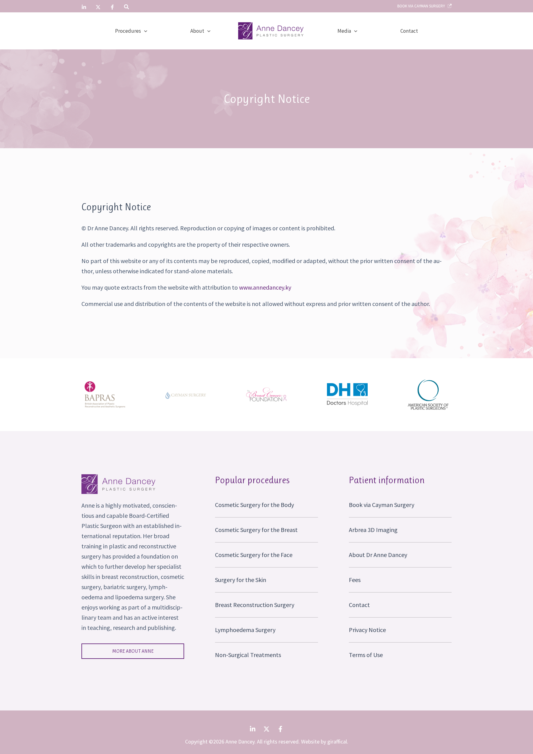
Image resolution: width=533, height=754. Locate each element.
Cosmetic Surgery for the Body (254, 505)
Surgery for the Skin (240, 580)
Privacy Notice (367, 630)
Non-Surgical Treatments (248, 655)
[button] (127, 7)
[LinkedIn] (83, 7)
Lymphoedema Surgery (245, 630)
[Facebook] (112, 7)
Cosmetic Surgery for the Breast (256, 530)
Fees (355, 580)
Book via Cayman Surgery (422, 6)
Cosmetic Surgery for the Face (253, 555)
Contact (359, 605)
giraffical (337, 741)
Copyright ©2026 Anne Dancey (219, 741)
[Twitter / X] (98, 7)
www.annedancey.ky (265, 287)
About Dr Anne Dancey (378, 555)
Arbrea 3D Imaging (373, 530)
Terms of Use (366, 655)
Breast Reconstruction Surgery (254, 605)
